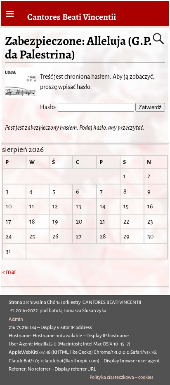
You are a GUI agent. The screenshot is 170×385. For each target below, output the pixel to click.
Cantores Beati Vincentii (71, 17)
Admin (16, 319)
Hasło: (49, 107)
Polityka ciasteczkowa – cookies (121, 377)
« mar (9, 271)
